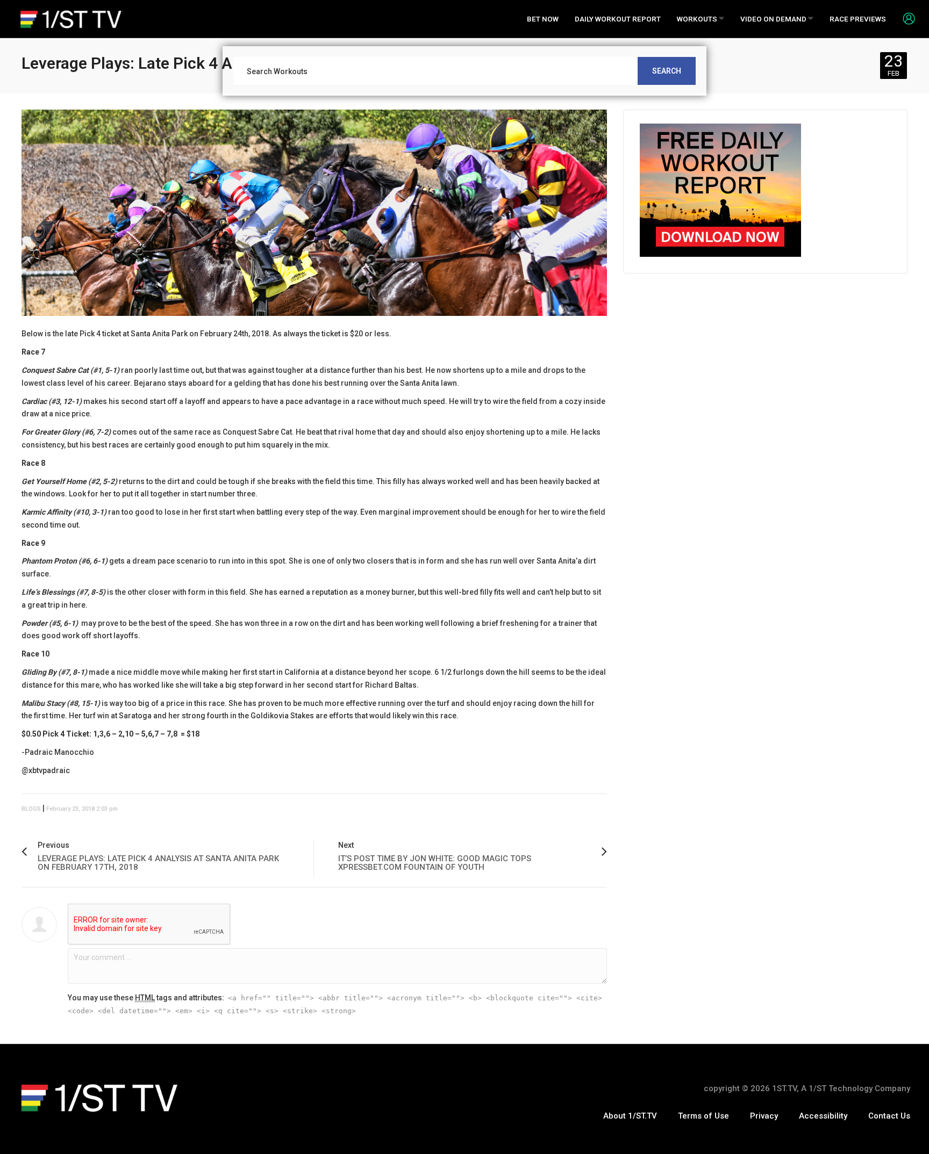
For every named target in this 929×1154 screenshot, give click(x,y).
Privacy (764, 1116)
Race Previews (858, 19)
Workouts (698, 19)
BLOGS (31, 808)
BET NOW (543, 19)
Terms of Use (703, 1116)
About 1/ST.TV (630, 1116)
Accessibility (823, 1116)
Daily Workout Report (618, 19)
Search (666, 71)
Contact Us (889, 1116)
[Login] (905, 18)
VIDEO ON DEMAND (774, 19)
